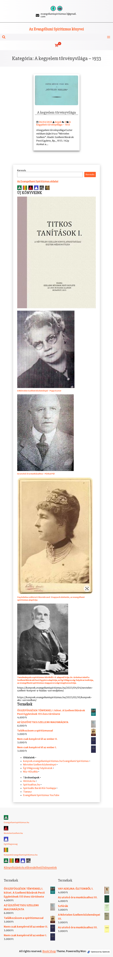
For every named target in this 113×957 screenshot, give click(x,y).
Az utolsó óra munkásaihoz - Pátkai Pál (36, 473)
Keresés (21, 170)
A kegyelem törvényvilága (56, 112)
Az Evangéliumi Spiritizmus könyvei (56, 29)
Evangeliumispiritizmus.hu (16, 822)
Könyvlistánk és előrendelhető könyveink (30, 867)
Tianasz (27, 791)
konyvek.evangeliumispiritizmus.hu (42, 761)
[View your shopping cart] (56, 45)
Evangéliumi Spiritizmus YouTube (41, 795)
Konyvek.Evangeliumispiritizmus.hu (21, 855)
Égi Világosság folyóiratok (37, 768)
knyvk (58, 122)
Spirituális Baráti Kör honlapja (39, 788)
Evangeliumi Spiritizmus (76, 761)
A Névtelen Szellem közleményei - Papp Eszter (39, 390)
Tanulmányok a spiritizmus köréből (35, 677)
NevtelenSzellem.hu (13, 833)
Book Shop (49, 951)
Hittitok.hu (29, 781)
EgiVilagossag (11, 844)
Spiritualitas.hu (31, 784)
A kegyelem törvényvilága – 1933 (53, 123)
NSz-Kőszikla (30, 771)
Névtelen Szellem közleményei (39, 764)
